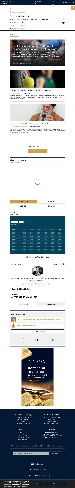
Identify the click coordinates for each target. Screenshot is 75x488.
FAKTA (23, 421)
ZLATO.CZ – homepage (23, 415)
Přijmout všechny (41, 484)
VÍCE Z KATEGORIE (37, 331)
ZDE (25, 486)
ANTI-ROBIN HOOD (23, 419)
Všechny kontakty (38, 476)
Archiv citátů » (59, 264)
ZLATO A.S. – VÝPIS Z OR (52, 417)
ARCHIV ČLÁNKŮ (23, 417)
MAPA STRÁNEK (23, 439)
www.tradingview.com (15, 162)
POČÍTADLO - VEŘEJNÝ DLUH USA (37, 257)
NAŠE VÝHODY (52, 421)
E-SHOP (52, 429)
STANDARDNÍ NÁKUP (52, 432)
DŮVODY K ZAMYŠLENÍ (51, 423)
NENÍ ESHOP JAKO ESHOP (51, 434)
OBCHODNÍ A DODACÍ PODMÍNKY (52, 436)
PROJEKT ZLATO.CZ (51, 415)
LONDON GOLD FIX (23, 423)
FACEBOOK (23, 432)
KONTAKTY (23, 429)
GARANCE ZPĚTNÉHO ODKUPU (52, 438)
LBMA (14, 213)
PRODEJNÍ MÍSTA (23, 438)
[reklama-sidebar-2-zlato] (37, 377)
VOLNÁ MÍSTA (23, 436)
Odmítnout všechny (58, 484)
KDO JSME (51, 419)
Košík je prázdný (37, 151)
